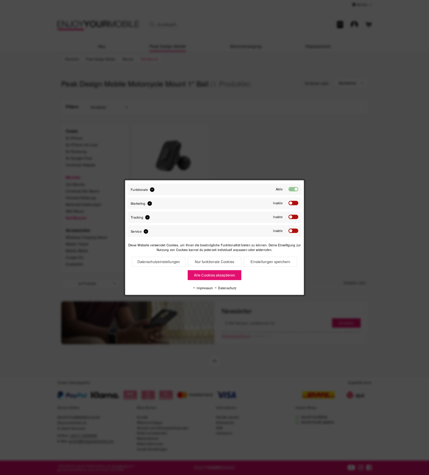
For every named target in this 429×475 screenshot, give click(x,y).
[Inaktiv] (293, 203)
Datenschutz (226, 288)
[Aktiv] (293, 189)
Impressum (204, 288)
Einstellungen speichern (270, 261)
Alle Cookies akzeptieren (214, 275)
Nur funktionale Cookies (214, 261)
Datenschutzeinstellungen (158, 261)
